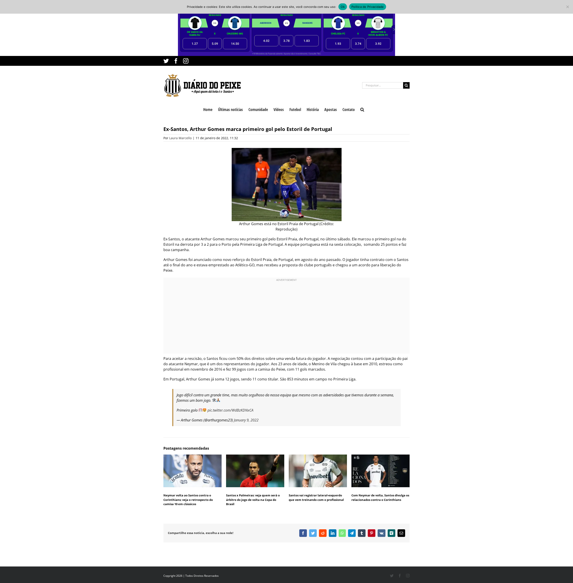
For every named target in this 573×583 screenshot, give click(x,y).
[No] (567, 6)
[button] (362, 109)
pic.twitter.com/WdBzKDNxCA (230, 410)
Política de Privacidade (367, 7)
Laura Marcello (180, 138)
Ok (343, 7)
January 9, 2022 (246, 420)
